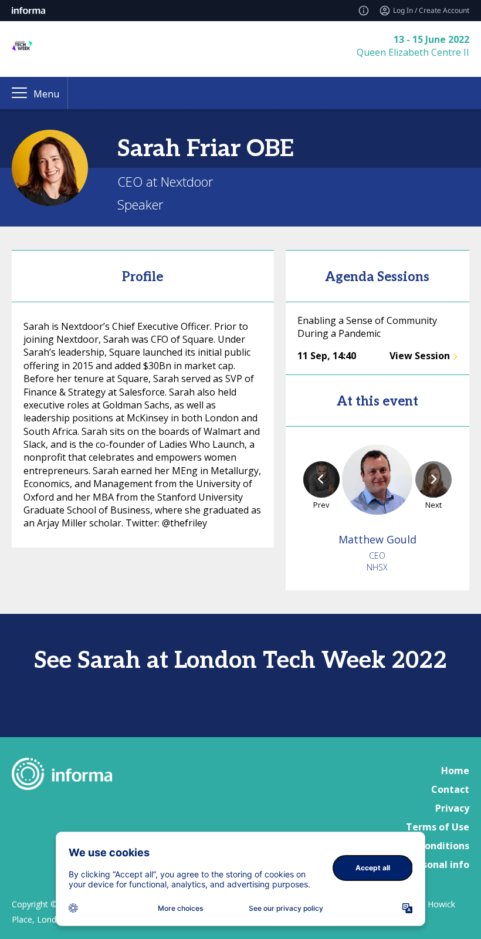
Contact (450, 789)
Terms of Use (437, 826)
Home (455, 770)
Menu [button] (46, 93)
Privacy (452, 808)
